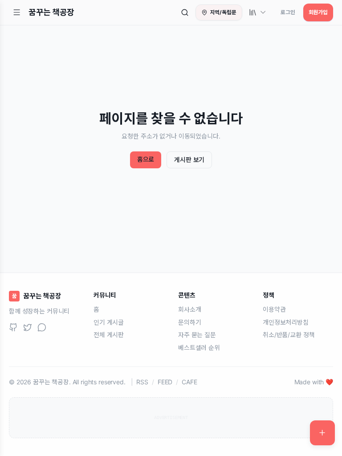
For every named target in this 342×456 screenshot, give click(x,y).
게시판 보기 (189, 159)
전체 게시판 (109, 334)
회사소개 (189, 309)
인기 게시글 (109, 322)
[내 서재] (258, 12)
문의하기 (189, 322)
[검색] (185, 12)
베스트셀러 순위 (199, 347)
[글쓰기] (322, 432)
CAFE (189, 382)
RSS (142, 382)
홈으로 (146, 159)
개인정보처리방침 (286, 322)
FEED (165, 382)
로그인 (288, 12)
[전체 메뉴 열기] (17, 12)
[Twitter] (27, 327)
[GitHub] (13, 327)
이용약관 (274, 309)
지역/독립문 (223, 12)
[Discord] (41, 327)
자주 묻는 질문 (197, 334)
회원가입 (318, 12)
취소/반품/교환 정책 (288, 334)
